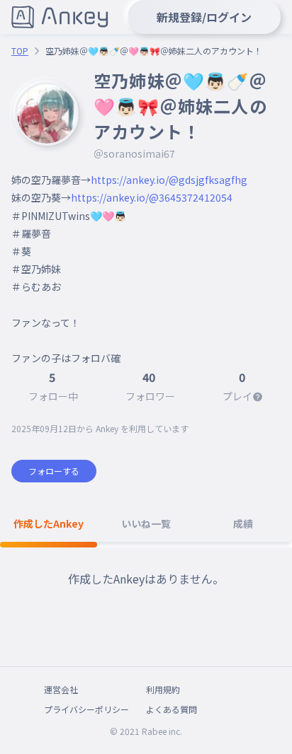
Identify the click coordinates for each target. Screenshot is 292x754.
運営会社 (61, 689)
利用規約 (163, 689)
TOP (19, 51)
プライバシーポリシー (86, 709)
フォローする (53, 471)
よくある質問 (171, 709)
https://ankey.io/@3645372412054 (151, 197)
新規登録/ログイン (204, 16)
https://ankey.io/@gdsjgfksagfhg (169, 180)
